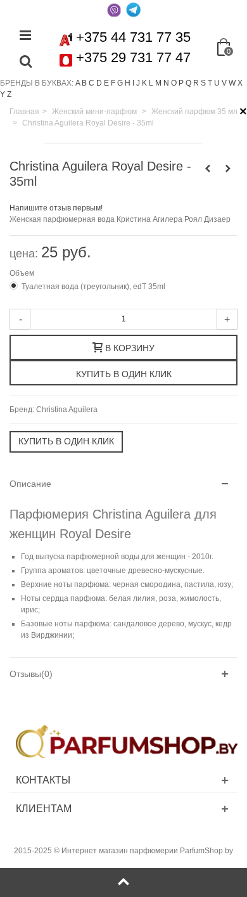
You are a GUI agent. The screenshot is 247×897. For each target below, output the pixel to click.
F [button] (113, 83)
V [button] (224, 83)
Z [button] (9, 94)
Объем (23, 273)
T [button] (210, 83)
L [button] (151, 83)
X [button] (240, 83)
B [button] (84, 83)
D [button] (99, 83)
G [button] (120, 83)
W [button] (232, 83)
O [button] (174, 83)
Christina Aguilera (67, 409)
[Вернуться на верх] (123, 882)
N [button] (166, 83)
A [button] (77, 83)
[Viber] (114, 9)
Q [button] (188, 83)
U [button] (217, 83)
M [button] (158, 83)
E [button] (106, 83)
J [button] (138, 83)
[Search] (25, 62)
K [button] (144, 83)
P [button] (181, 83)
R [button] (196, 83)
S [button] (203, 83)
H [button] (127, 83)
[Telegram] (133, 9)
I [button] (133, 83)
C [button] (91, 83)
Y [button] (2, 94)
